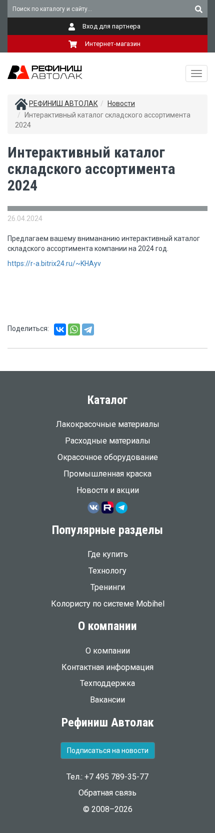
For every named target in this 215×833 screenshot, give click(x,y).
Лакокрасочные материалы (108, 424)
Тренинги (107, 587)
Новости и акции (107, 490)
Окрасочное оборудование (108, 457)
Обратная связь (107, 793)
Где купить (108, 554)
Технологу (107, 571)
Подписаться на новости (107, 750)
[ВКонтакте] (60, 330)
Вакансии (107, 699)
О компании (108, 651)
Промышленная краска (108, 473)
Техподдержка (107, 683)
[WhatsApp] (74, 330)
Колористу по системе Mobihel (107, 603)
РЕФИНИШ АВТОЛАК (63, 104)
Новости (121, 104)
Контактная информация (108, 667)
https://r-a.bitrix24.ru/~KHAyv (54, 264)
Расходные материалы (107, 441)
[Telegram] (88, 330)
